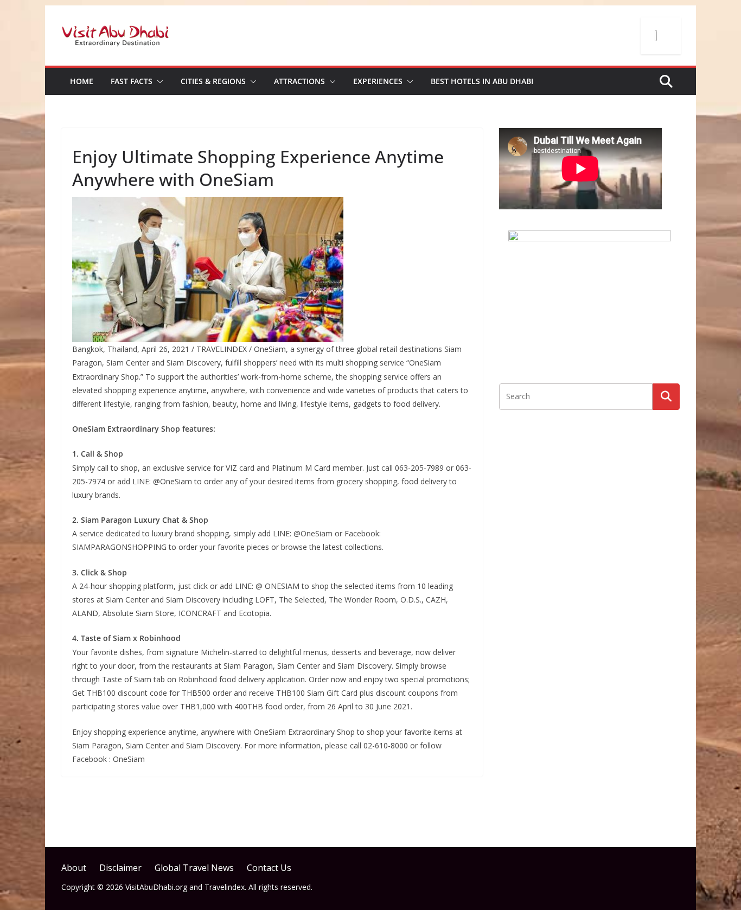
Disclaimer (120, 868)
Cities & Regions (213, 81)
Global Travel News (194, 868)
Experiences (378, 81)
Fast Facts (131, 81)
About (73, 868)
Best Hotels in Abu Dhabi (482, 81)
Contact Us (269, 868)
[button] (157, 81)
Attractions (299, 81)
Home (81, 81)
